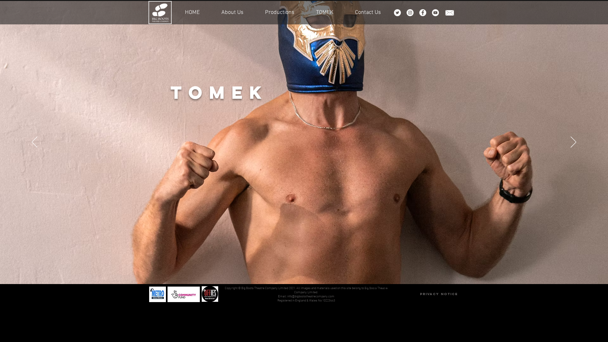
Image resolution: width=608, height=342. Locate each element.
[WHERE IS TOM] (304, 268)
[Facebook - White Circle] (422, 12)
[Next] (573, 142)
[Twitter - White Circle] (397, 12)
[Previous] (34, 142)
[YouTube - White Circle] (435, 12)
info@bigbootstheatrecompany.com (310, 296)
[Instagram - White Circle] (410, 12)
